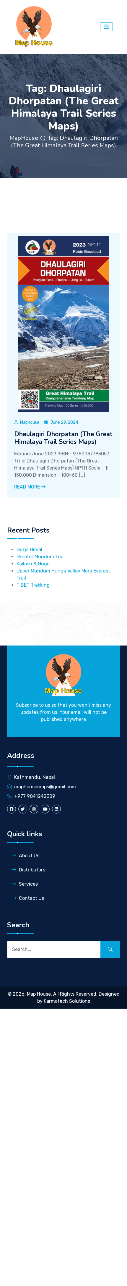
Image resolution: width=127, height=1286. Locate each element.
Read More (27, 487)
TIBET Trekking (33, 585)
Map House (39, 994)
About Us (29, 855)
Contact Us (31, 898)
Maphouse (29, 422)
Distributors (32, 870)
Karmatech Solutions (67, 1001)
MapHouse (23, 138)
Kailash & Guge (33, 564)
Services (28, 884)
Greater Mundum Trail (41, 556)
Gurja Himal (29, 549)
